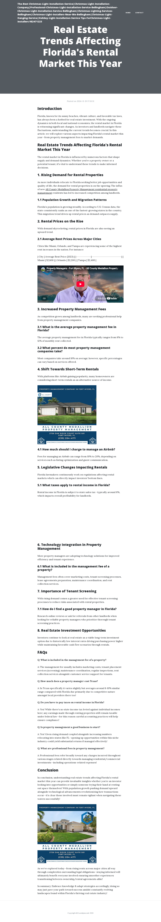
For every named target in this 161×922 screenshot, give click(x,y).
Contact (139, 13)
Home (128, 13)
